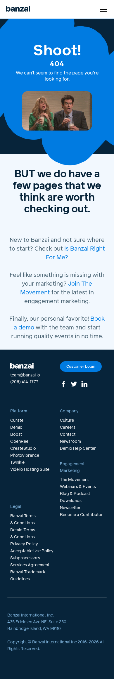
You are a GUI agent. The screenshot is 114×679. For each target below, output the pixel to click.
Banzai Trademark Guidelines (27, 575)
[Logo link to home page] (18, 9)
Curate (16, 420)
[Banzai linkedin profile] (84, 384)
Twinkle (17, 463)
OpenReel (19, 442)
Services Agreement (29, 565)
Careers (67, 428)
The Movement (74, 480)
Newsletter (70, 508)
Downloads (71, 501)
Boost (16, 435)
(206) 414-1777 (24, 382)
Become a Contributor (81, 515)
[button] (102, 9)
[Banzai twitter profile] (74, 384)
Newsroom (70, 442)
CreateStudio (23, 449)
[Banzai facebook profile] (64, 384)
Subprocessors (25, 558)
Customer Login (80, 367)
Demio (16, 428)
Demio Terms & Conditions (22, 533)
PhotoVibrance (24, 456)
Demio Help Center (78, 449)
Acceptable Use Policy (31, 551)
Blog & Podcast (75, 494)
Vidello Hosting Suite (29, 470)
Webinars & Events (78, 487)
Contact (67, 435)
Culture (67, 420)
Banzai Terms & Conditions (23, 519)
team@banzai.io (25, 375)
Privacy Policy (24, 544)
